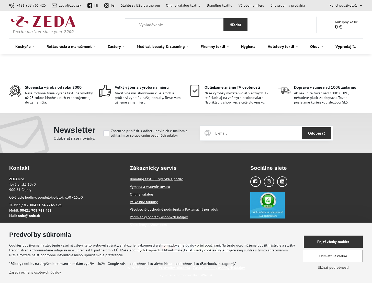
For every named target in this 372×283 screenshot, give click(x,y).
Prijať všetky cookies (333, 241)
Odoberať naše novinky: (74, 138)
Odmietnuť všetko (333, 256)
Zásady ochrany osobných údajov (35, 272)
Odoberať (316, 133)
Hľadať (235, 24)
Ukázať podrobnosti (333, 267)
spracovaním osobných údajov (153, 135)
